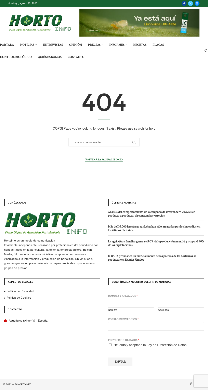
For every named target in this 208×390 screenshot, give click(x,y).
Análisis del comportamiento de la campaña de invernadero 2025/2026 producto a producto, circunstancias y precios (151, 213)
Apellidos (163, 309)
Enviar (120, 361)
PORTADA (7, 45)
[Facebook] (184, 3)
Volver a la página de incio (104, 159)
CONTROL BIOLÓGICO (16, 57)
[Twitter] (190, 3)
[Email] (197, 3)
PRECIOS (94, 45)
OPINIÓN (75, 45)
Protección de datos (123, 339)
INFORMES (117, 45)
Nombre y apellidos (123, 295)
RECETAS (139, 45)
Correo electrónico (123, 319)
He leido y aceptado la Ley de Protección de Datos (150, 345)
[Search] (206, 50)
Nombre (112, 309)
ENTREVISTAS (53, 45)
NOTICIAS (27, 45)
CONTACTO (76, 57)
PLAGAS (158, 45)
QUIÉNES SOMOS (50, 57)
